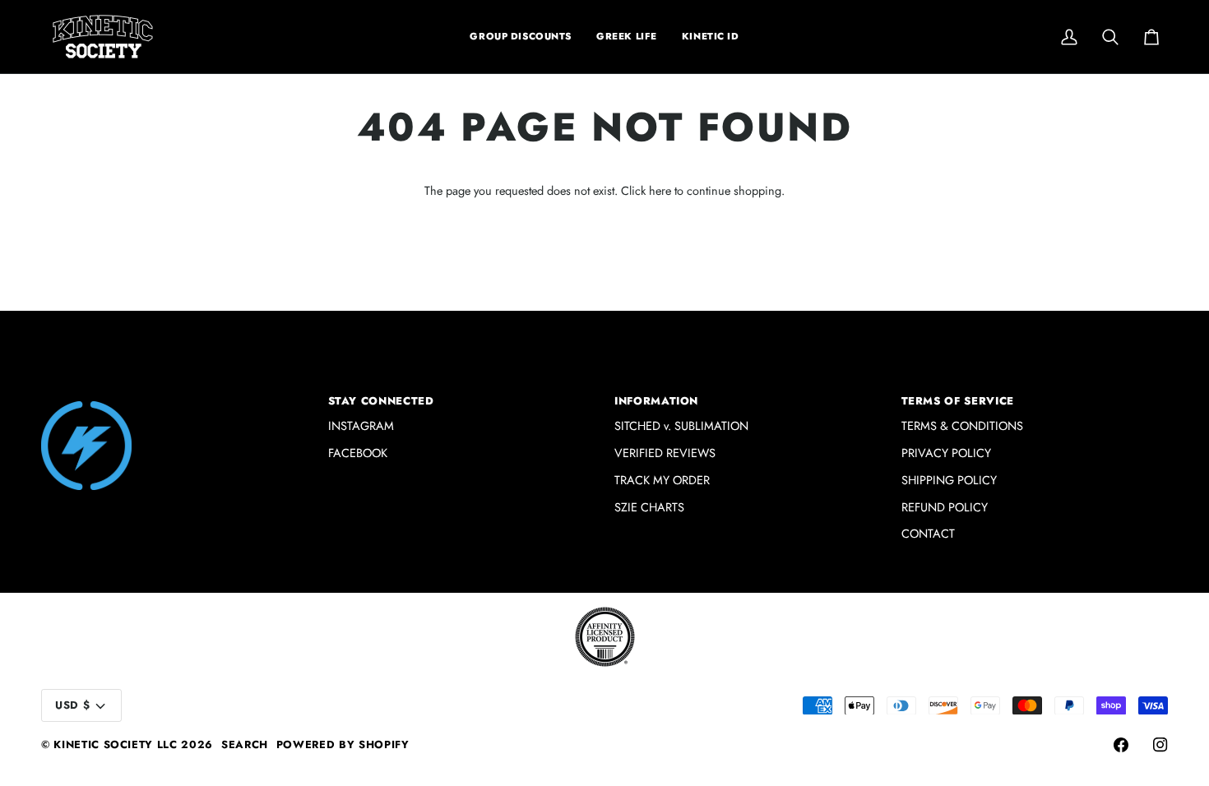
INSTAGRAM (361, 425)
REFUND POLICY (944, 507)
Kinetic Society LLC (115, 744)
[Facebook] (1121, 744)
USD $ (72, 705)
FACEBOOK (357, 452)
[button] (626, 36)
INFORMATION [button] (656, 401)
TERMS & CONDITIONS (962, 425)
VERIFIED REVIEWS (665, 452)
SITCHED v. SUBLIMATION (681, 425)
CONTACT (928, 533)
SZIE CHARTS (649, 507)
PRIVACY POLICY (946, 452)
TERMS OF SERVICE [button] (957, 401)
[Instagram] (1160, 744)
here (660, 190)
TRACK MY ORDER (662, 479)
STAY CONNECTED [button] (381, 401)
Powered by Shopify (343, 744)
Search (244, 744)
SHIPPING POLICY (949, 479)
